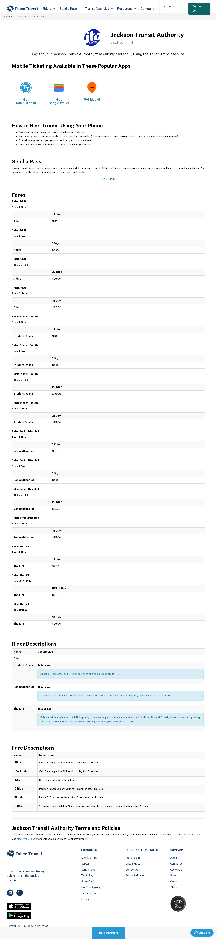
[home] (23, 8)
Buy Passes (108, 933)
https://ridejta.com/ (27, 838)
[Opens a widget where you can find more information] (202, 933)
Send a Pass (34, 168)
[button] (48, 9)
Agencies (9, 16)
